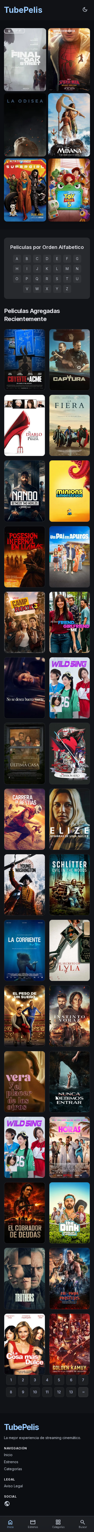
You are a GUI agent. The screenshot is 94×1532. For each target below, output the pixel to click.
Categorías (13, 1469)
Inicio (8, 1455)
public (7, 1504)
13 (71, 1392)
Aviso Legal (13, 1486)
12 (59, 1392)
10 (35, 1392)
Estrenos (11, 1462)
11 (47, 1392)
